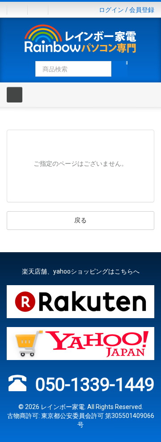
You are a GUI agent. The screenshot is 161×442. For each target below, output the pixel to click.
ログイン (111, 9)
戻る (80, 220)
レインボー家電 (63, 406)
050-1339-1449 (94, 384)
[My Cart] (41, 10)
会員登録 (141, 9)
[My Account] (17, 10)
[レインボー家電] (80, 40)
